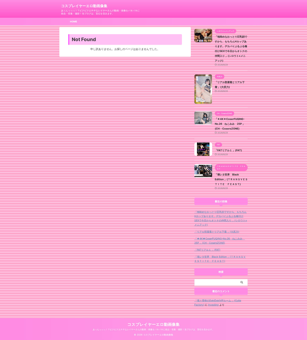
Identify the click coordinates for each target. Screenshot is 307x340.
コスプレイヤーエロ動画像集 (84, 6)
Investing (213, 304)
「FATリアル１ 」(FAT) (228, 150)
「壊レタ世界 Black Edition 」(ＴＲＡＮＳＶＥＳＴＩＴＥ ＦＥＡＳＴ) (231, 179)
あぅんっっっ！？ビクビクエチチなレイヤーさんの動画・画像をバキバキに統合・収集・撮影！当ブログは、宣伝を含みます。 (153, 329)
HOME (73, 21)
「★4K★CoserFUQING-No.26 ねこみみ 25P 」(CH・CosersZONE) (230, 123)
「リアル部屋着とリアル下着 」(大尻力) (216, 231)
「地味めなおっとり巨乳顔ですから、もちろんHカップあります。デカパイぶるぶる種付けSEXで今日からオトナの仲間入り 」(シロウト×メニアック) (220, 218)
